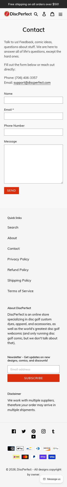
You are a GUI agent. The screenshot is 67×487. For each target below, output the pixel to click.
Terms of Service (20, 291)
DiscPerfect (24, 469)
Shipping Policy (19, 280)
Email (9, 109)
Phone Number (14, 125)
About (12, 238)
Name (8, 93)
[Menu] (60, 13)
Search (12, 227)
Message (10, 141)
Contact (13, 248)
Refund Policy (18, 270)
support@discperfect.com (32, 82)
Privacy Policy (18, 259)
